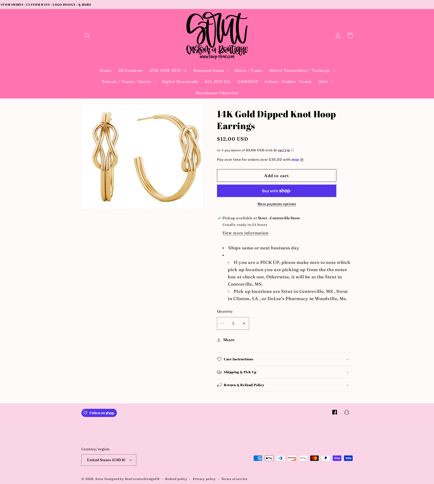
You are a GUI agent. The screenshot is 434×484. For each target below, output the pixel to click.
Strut (99, 479)
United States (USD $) (106, 460)
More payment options (276, 204)
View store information (245, 233)
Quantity (225, 311)
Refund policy (176, 479)
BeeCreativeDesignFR (142, 479)
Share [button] (229, 339)
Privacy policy (204, 479)
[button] (87, 35)
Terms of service (234, 479)
